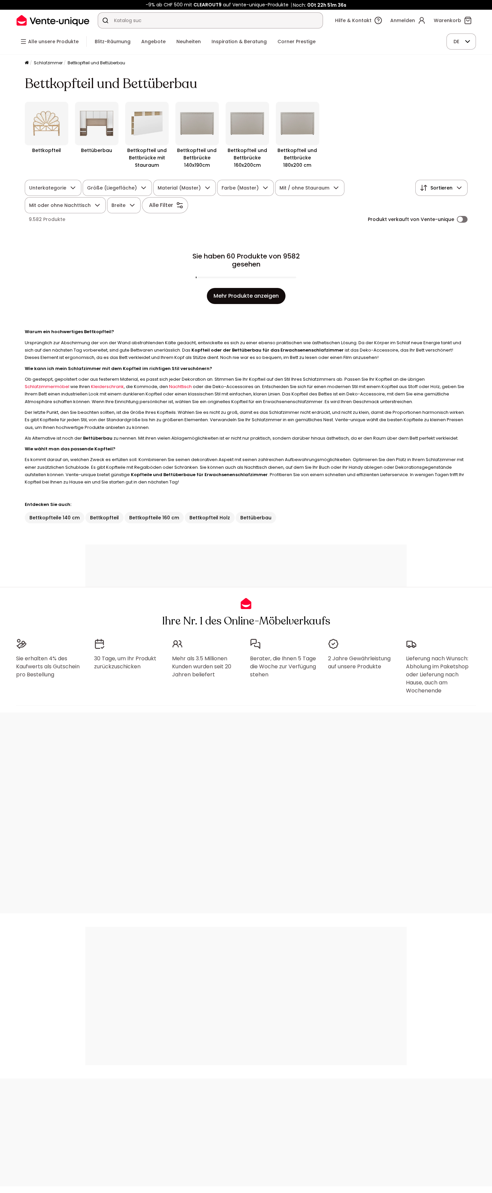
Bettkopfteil (104, 517)
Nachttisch (180, 386)
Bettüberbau (255, 517)
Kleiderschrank (107, 386)
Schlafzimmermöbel (47, 386)
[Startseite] (27, 63)
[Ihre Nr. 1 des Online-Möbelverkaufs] (53, 20)
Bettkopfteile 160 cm (154, 517)
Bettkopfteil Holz (209, 517)
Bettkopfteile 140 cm (54, 517)
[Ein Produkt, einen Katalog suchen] (105, 20)
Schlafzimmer (48, 63)
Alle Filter (161, 205)
